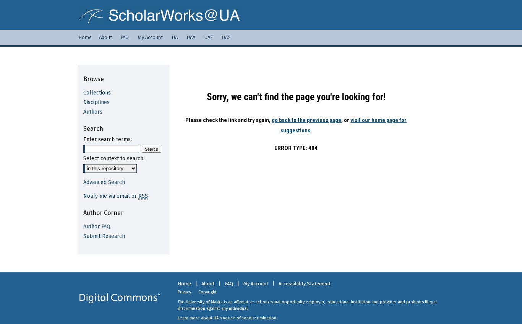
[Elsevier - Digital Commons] (119, 298)
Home (184, 284)
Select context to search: (113, 158)
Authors (92, 112)
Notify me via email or (115, 196)
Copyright (207, 292)
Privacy (184, 292)
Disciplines (96, 102)
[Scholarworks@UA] (261, 15)
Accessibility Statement (305, 284)
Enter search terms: (107, 139)
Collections (97, 93)
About (207, 284)
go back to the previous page (306, 120)
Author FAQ (96, 226)
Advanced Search (104, 182)
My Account (255, 284)
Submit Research (104, 236)
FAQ (229, 284)
